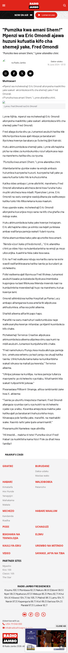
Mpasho (7, 565)
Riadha (6, 520)
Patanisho (40, 486)
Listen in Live (48, 15)
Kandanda (8, 516)
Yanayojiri (8, 495)
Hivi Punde (8, 491)
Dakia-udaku (42, 471)
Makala (6, 504)
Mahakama (8, 500)
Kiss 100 (7, 569)
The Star (7, 577)
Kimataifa (8, 486)
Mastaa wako (42, 475)
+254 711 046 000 (13, 624)
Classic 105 (8, 573)
